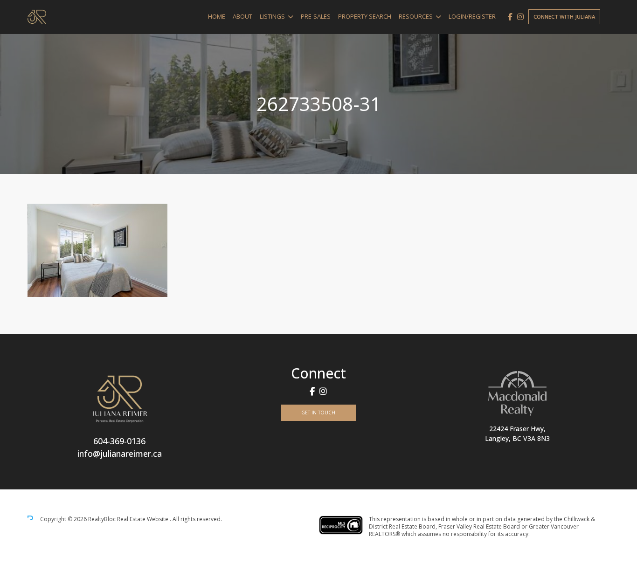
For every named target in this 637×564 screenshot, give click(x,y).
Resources (416, 16)
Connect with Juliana (564, 16)
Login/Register (472, 16)
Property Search (364, 16)
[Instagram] (520, 17)
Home (216, 16)
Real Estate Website (143, 519)
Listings (272, 16)
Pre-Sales (316, 16)
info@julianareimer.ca (119, 453)
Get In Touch (318, 412)
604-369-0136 (119, 441)
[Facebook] (510, 17)
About (242, 16)
